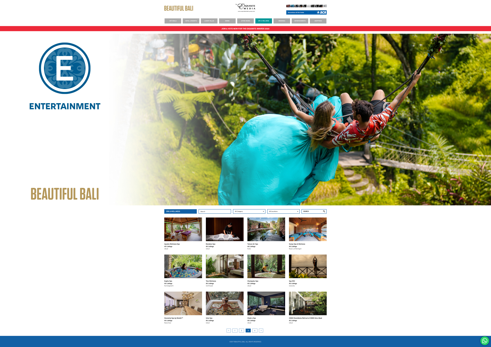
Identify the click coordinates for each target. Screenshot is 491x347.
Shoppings (318, 21)
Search (306, 211)
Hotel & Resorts (191, 21)
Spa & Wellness (263, 21)
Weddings (281, 21)
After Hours (245, 21)
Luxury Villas (209, 21)
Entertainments (300, 21)
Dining (227, 21)
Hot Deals (172, 21)
